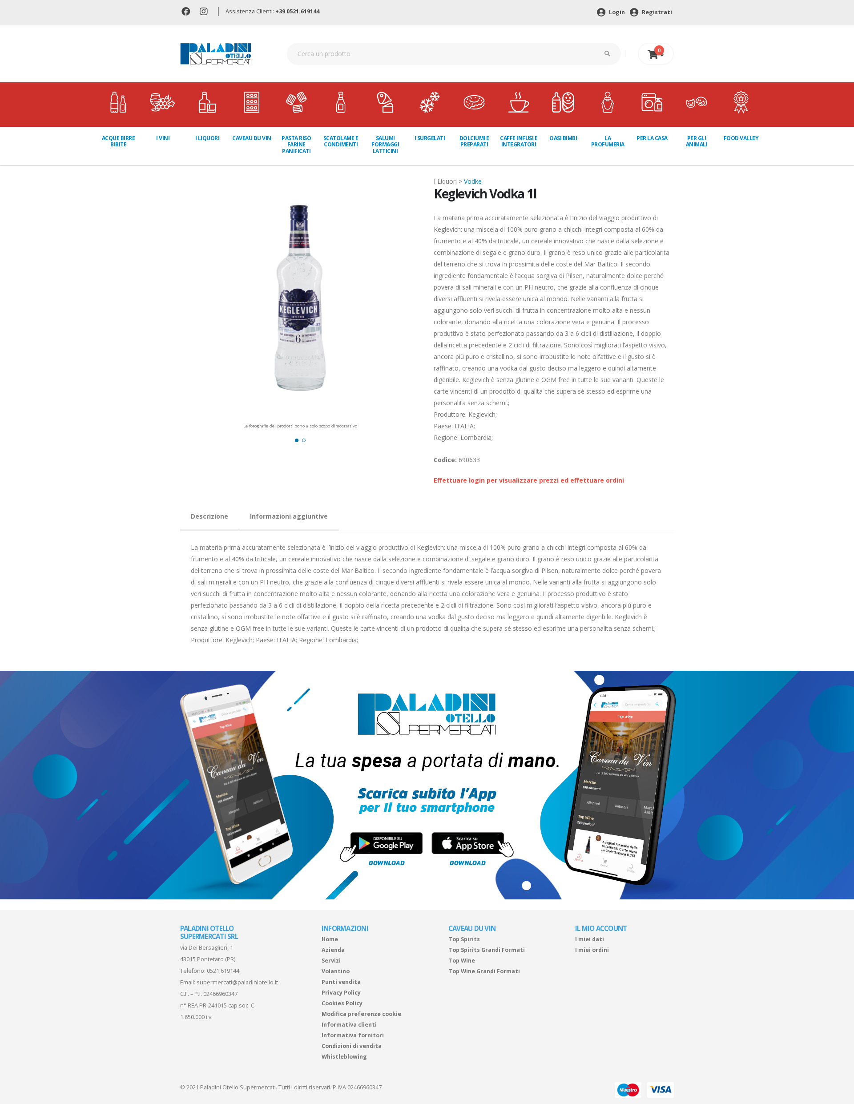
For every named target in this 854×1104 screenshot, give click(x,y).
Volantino (336, 971)
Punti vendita (341, 982)
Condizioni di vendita (352, 1046)
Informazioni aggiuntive (289, 516)
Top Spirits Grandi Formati (486, 950)
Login (616, 12)
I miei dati (589, 939)
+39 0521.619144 (297, 11)
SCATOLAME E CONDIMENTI (341, 141)
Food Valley (741, 138)
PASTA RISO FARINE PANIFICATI (296, 144)
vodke (473, 181)
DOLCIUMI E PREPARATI (474, 141)
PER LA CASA (652, 138)
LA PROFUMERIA (607, 141)
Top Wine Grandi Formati (484, 971)
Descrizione (209, 516)
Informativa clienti (349, 1024)
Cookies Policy (342, 1003)
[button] (296, 440)
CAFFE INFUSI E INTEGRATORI (518, 141)
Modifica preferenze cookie (361, 1014)
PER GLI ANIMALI (697, 141)
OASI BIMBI (563, 138)
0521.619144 (223, 971)
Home (330, 939)
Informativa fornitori (353, 1035)
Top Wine (461, 960)
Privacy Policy (341, 992)
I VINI (162, 138)
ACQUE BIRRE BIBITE (118, 141)
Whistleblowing (344, 1056)
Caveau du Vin (251, 138)
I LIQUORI (207, 138)
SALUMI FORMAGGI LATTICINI (385, 144)
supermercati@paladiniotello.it (237, 982)
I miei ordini (592, 950)
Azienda (333, 950)
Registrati (656, 12)
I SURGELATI (430, 138)
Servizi (331, 960)
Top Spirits (464, 939)
